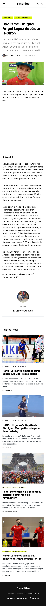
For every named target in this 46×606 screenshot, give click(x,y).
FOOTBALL (6, 487)
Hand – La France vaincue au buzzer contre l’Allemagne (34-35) (22, 557)
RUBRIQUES (22, 598)
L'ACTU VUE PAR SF (23, 18)
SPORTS (11, 598)
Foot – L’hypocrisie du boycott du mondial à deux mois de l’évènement (21, 494)
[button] (3, 3)
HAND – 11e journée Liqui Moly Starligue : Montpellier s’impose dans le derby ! (21, 428)
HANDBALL (6, 366)
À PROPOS (34, 598)
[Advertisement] (23, 129)
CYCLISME (7, 18)
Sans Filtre (23, 3)
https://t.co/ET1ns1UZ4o (28, 269)
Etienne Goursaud (23, 310)
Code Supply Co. (33, 593)
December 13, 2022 (11, 277)
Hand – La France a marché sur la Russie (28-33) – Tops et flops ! (21, 372)
